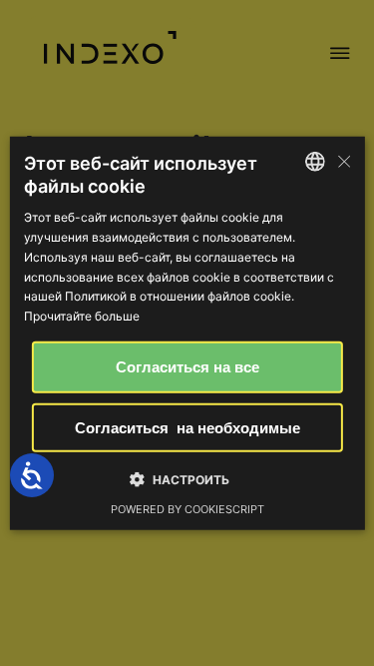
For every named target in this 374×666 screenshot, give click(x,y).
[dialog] (186, 333)
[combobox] (315, 161)
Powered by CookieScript (187, 509)
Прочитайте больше (82, 316)
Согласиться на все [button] (187, 366)
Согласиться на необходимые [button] (187, 427)
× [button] (342, 160)
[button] (187, 479)
